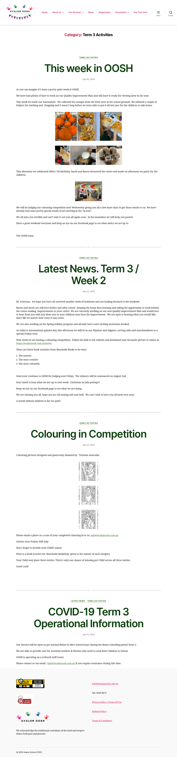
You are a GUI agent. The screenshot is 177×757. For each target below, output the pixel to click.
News (91, 12)
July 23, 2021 (88, 291)
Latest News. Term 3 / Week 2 (88, 274)
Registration (104, 12)
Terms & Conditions (102, 720)
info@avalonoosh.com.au (104, 535)
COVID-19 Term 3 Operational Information (89, 617)
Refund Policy (99, 711)
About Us (56, 12)
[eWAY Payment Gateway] (50, 683)
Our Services (75, 12)
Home (44, 12)
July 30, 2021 (88, 79)
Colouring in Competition (88, 434)
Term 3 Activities (88, 57)
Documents (121, 12)
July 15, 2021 (88, 634)
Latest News (78, 601)
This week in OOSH (88, 68)
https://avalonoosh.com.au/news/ (34, 343)
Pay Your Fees (140, 12)
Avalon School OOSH (33, 752)
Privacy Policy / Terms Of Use (107, 702)
